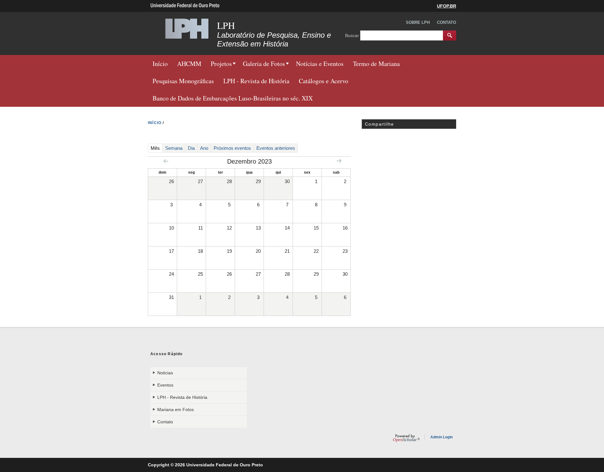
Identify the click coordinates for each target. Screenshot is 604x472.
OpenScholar (406, 438)
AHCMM (189, 63)
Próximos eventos (232, 148)
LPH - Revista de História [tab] (182, 397)
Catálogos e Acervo (323, 81)
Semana (173, 148)
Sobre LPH (418, 22)
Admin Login (441, 437)
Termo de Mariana (376, 63)
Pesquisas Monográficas (183, 81)
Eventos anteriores (275, 148)
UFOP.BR (446, 5)
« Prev (166, 161)
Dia (191, 148)
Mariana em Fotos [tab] (175, 409)
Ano (204, 148)
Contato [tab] (165, 421)
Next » (339, 161)
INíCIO (154, 123)
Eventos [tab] (165, 385)
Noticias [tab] (165, 372)
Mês (157, 148)
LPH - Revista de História (256, 81)
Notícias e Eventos (320, 63)
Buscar (352, 35)
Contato (446, 22)
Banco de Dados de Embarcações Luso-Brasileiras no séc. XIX (233, 98)
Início (160, 63)
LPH (226, 25)
